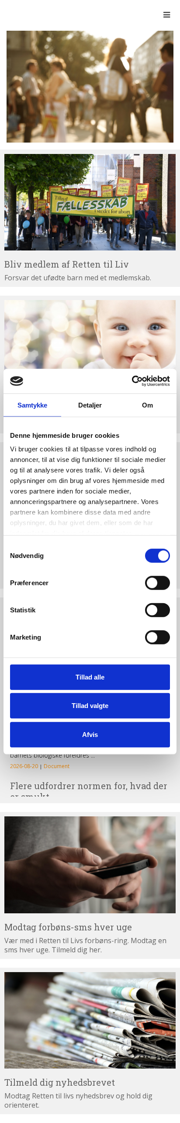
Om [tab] (147, 404)
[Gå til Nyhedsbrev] (90, 1020)
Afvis (90, 734)
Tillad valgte (90, 705)
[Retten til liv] (31, 14)
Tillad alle (90, 676)
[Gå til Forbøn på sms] (90, 864)
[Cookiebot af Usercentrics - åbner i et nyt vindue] (131, 381)
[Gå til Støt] (90, 348)
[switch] (157, 583)
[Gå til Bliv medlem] (90, 202)
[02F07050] (90, 86)
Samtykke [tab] (32, 404)
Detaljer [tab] (90, 404)
